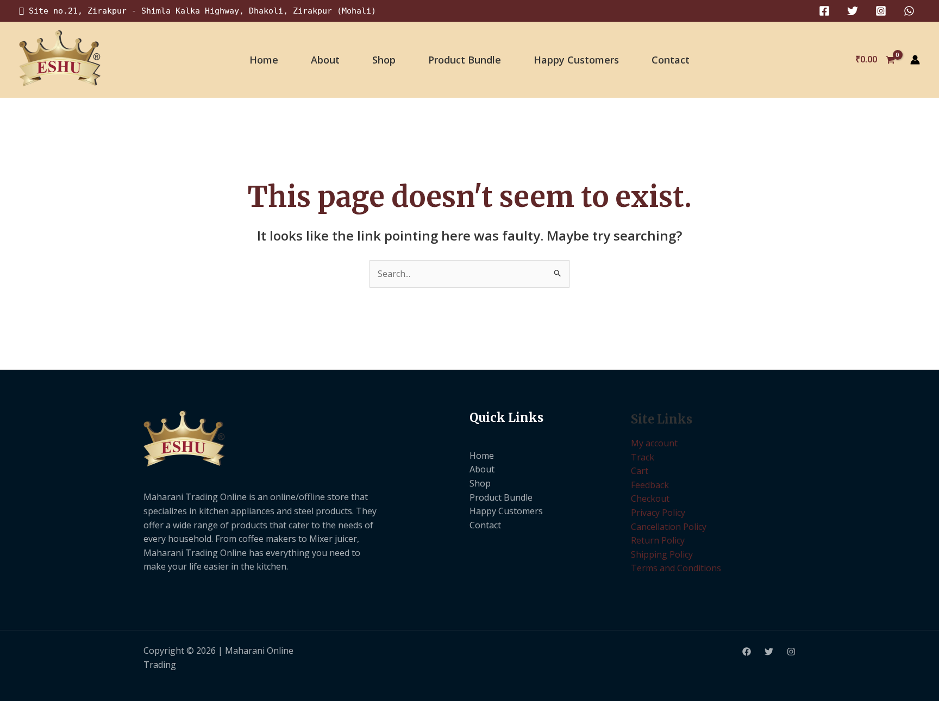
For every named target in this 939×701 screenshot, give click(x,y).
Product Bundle (464, 59)
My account (654, 443)
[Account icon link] (915, 60)
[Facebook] (824, 11)
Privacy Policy (658, 513)
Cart (639, 471)
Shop (384, 59)
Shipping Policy (662, 554)
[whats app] (909, 11)
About (325, 59)
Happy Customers (576, 59)
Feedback (650, 485)
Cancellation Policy (668, 527)
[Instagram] (881, 11)
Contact (671, 59)
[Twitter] (852, 11)
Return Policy (658, 540)
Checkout (650, 498)
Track (642, 457)
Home (263, 59)
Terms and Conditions (676, 568)
